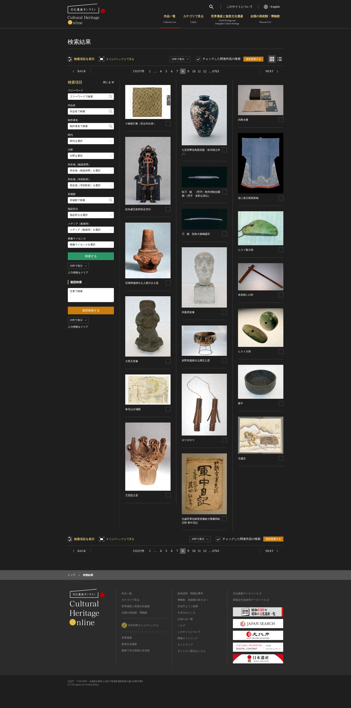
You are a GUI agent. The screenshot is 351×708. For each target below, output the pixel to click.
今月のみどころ (186, 612)
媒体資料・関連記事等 (190, 593)
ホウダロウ (188, 440)
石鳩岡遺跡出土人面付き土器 (141, 283)
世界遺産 (127, 637)
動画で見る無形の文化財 (136, 650)
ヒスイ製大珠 (245, 250)
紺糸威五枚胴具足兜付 (138, 209)
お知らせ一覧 (185, 619)
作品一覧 (169, 19)
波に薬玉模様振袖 (248, 198)
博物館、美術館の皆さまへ (193, 600)
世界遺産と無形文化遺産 (227, 20)
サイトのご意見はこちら (192, 651)
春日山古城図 (133, 409)
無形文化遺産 (129, 644)
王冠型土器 (131, 495)
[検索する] (111, 96)
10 (193, 71)
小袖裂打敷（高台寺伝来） (140, 123)
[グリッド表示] (272, 59)
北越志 (242, 458)
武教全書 (243, 119)
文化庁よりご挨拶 (188, 606)
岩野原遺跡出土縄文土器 (196, 360)
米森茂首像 (188, 312)
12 (204, 71)
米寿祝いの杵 (245, 295)
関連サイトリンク (188, 638)
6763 (215, 71)
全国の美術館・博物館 (265, 19)
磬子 (240, 403)
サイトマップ (185, 644)
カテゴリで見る (193, 19)
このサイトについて (239, 6)
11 (199, 71)
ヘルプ (181, 625)
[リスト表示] (279, 59)
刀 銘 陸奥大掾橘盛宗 (196, 234)
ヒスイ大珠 (244, 351)
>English (274, 6)
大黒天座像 (131, 361)
